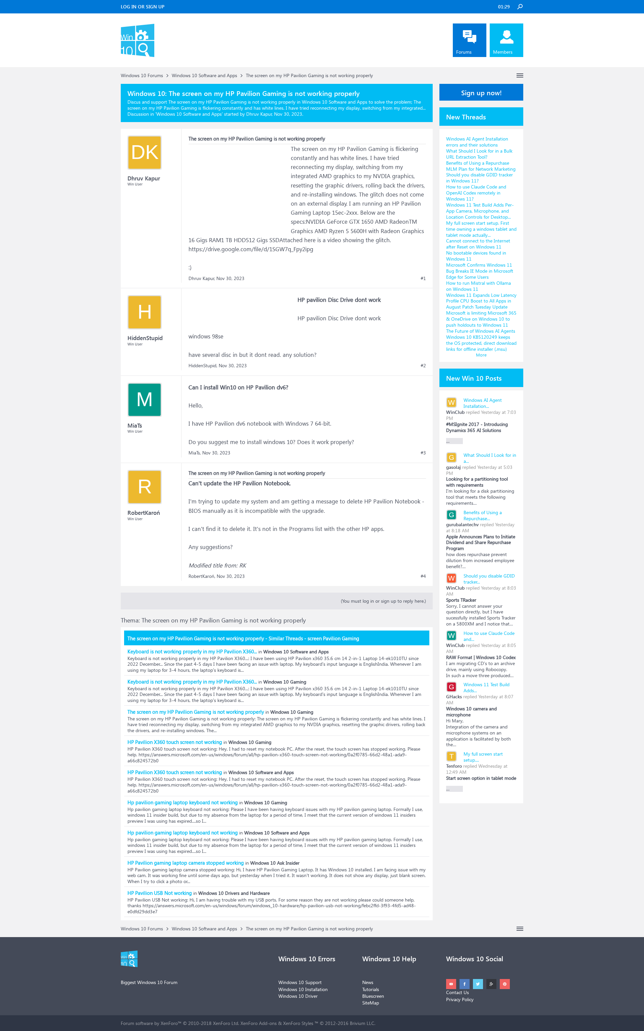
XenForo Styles (298, 1023)
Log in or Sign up (142, 6)
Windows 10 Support (300, 982)
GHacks (454, 696)
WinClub (455, 412)
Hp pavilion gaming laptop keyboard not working (182, 802)
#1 (423, 278)
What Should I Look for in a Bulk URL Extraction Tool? (479, 154)
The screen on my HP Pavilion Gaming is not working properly (195, 711)
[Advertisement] (239, 186)
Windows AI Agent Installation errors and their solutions (477, 141)
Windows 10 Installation (303, 989)
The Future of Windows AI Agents (480, 331)
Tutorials (370, 989)
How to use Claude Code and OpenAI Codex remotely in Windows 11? (476, 192)
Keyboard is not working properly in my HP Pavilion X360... (192, 651)
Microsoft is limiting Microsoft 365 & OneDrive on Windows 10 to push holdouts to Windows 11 (481, 319)
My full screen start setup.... (483, 757)
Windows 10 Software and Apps (189, 114)
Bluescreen (373, 996)
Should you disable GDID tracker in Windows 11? (479, 177)
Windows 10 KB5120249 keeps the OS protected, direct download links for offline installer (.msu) (481, 343)
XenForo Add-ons (258, 1023)
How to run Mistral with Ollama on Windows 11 (478, 286)
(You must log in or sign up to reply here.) (383, 601)
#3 (423, 453)
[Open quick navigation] (520, 75)
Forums (464, 52)
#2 (423, 366)
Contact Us (457, 992)
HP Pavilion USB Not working (159, 892)
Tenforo (454, 766)
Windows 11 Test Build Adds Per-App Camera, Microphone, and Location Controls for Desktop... (480, 211)
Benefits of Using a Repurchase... (483, 515)
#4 (423, 576)
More (481, 355)
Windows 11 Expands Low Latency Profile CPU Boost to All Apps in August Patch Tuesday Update (481, 301)
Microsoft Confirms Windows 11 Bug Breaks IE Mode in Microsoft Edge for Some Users (479, 271)
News (367, 982)
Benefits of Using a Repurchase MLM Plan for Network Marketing (481, 166)
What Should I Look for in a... (490, 458)
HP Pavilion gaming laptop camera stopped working (185, 862)
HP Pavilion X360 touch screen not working (174, 742)
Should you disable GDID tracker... (489, 579)
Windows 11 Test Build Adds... (486, 687)
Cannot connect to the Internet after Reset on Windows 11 (478, 243)
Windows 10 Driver (298, 996)
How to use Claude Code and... (489, 636)
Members (503, 52)
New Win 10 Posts (474, 377)
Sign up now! (481, 92)
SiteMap (370, 1002)
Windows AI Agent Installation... (483, 403)
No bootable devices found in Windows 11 (476, 256)
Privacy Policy (460, 999)
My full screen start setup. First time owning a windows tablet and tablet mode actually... (481, 229)
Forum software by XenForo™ (180, 1023)
